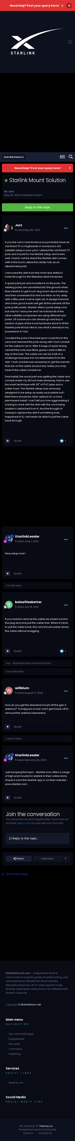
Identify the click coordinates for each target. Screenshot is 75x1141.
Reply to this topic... (25, 838)
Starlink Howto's (32, 195)
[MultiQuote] (7, 440)
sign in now (24, 823)
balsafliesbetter (28, 602)
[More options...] (66, 228)
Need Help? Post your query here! (34, 6)
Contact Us (45, 1133)
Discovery (14, 1044)
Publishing (15, 1054)
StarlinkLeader (27, 536)
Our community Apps (21, 1034)
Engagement (16, 1039)
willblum (22, 688)
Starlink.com (16, 1082)
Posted (27, 230)
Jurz (11, 191)
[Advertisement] (37, 112)
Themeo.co (45, 1126)
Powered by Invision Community (37, 1129)
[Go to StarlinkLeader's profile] (9, 539)
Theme (27, 1133)
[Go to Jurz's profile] (9, 228)
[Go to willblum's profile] (9, 691)
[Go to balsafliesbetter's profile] (9, 604)
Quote (18, 441)
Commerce (15, 1049)
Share (20, 858)
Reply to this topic (37, 207)
